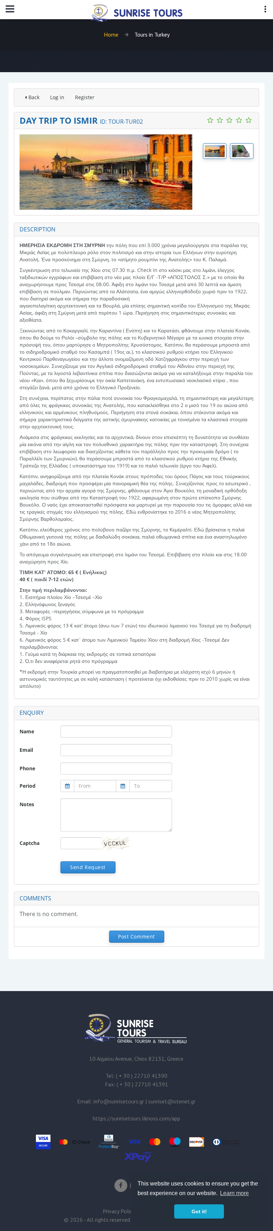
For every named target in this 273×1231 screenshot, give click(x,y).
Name (27, 731)
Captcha (29, 843)
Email (26, 749)
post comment (136, 936)
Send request (88, 867)
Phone (27, 768)
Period (28, 785)
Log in (57, 97)
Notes (27, 804)
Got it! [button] (199, 1211)
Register (85, 97)
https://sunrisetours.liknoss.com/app (136, 1118)
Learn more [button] (234, 1193)
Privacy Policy (118, 1211)
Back (33, 97)
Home (111, 34)
